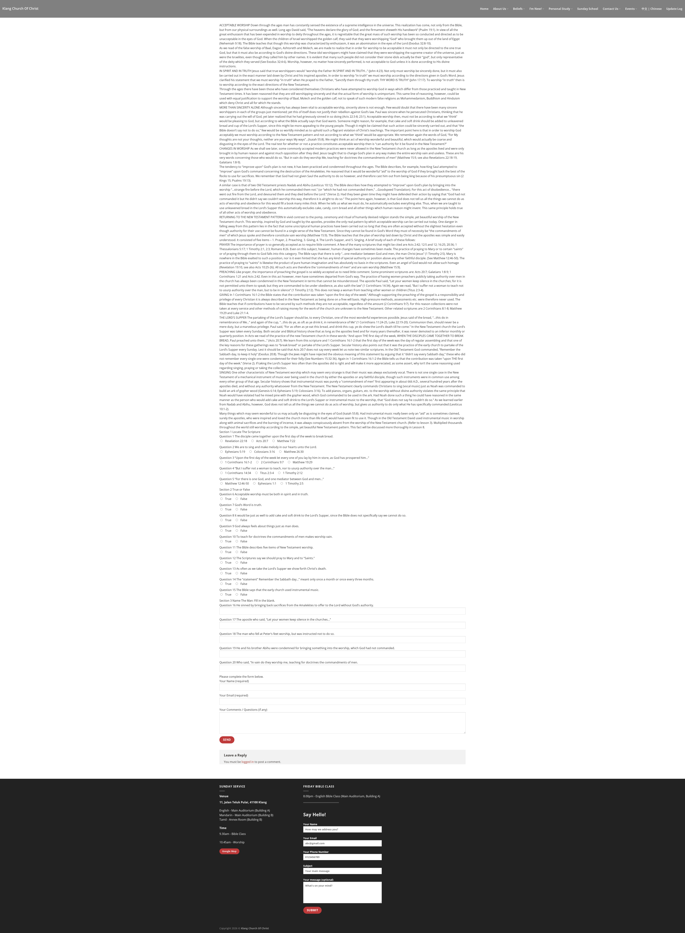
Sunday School (587, 9)
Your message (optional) (318, 879)
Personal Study (559, 9)
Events (630, 9)
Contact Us (610, 9)
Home (484, 9)
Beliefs (517, 9)
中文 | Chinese (652, 9)
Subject (307, 865)
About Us (499, 9)
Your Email (310, 838)
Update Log (674, 9)
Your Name (310, 824)
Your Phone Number (316, 852)
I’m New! (535, 9)
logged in (248, 762)
